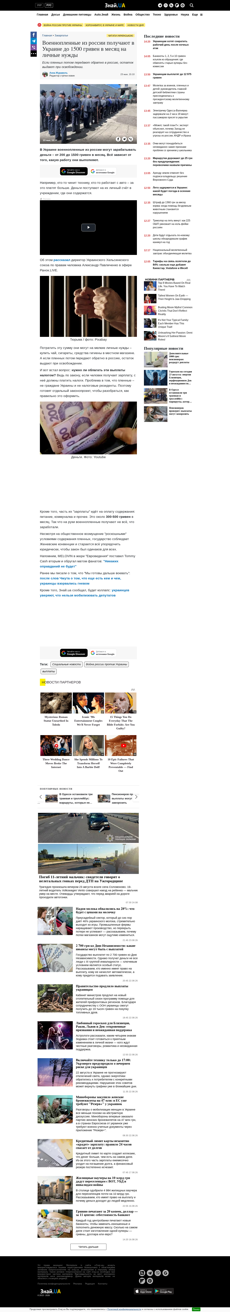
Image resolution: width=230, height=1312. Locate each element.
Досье (55, 14)
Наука (185, 14)
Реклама (77, 1283)
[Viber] (166, 5)
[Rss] (171, 5)
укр (39, 5)
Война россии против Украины (63, 25)
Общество (142, 14)
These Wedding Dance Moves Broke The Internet (56, 763)
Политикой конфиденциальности (124, 1309)
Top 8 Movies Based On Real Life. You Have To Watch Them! (174, 286)
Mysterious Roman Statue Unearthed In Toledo (56, 720)
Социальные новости (66, 664)
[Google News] (165, 1273)
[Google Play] (163, 1291)
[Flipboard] (177, 5)
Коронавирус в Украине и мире (105, 25)
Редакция (90, 1283)
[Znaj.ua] (115, 5)
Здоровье (171, 14)
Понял (196, 1309)
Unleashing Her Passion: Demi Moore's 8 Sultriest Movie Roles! (175, 336)
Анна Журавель (58, 73)
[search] (192, 5)
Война (128, 14)
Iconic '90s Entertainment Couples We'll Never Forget (88, 720)
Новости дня (136, 25)
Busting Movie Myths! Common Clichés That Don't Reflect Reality (175, 311)
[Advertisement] (88, 485)
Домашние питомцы (77, 14)
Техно (157, 14)
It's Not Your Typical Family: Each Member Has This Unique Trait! (173, 323)
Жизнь (115, 14)
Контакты (102, 1283)
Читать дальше (88, 1246)
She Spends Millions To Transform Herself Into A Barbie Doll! (88, 763)
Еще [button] (195, 14)
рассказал (62, 260)
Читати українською (120, 35)
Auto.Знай (101, 14)
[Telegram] (160, 5)
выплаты (48, 671)
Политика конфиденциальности (54, 1283)
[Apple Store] (143, 1291)
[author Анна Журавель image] (45, 74)
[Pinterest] (183, 5)
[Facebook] (34, 35)
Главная (42, 14)
